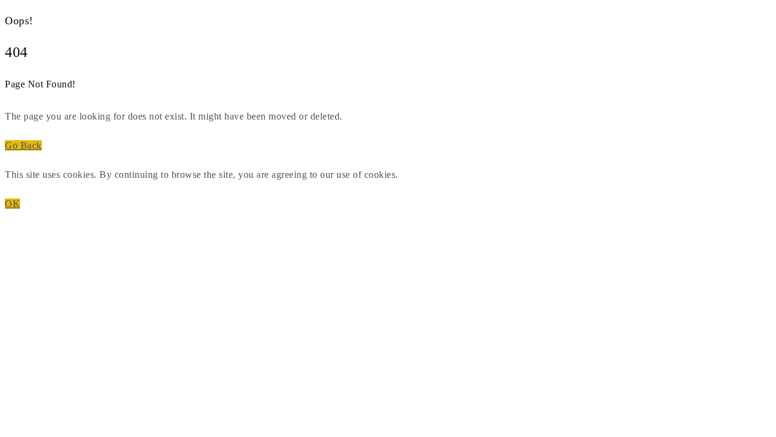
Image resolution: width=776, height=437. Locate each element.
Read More (424, 174)
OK (12, 203)
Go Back (23, 145)
